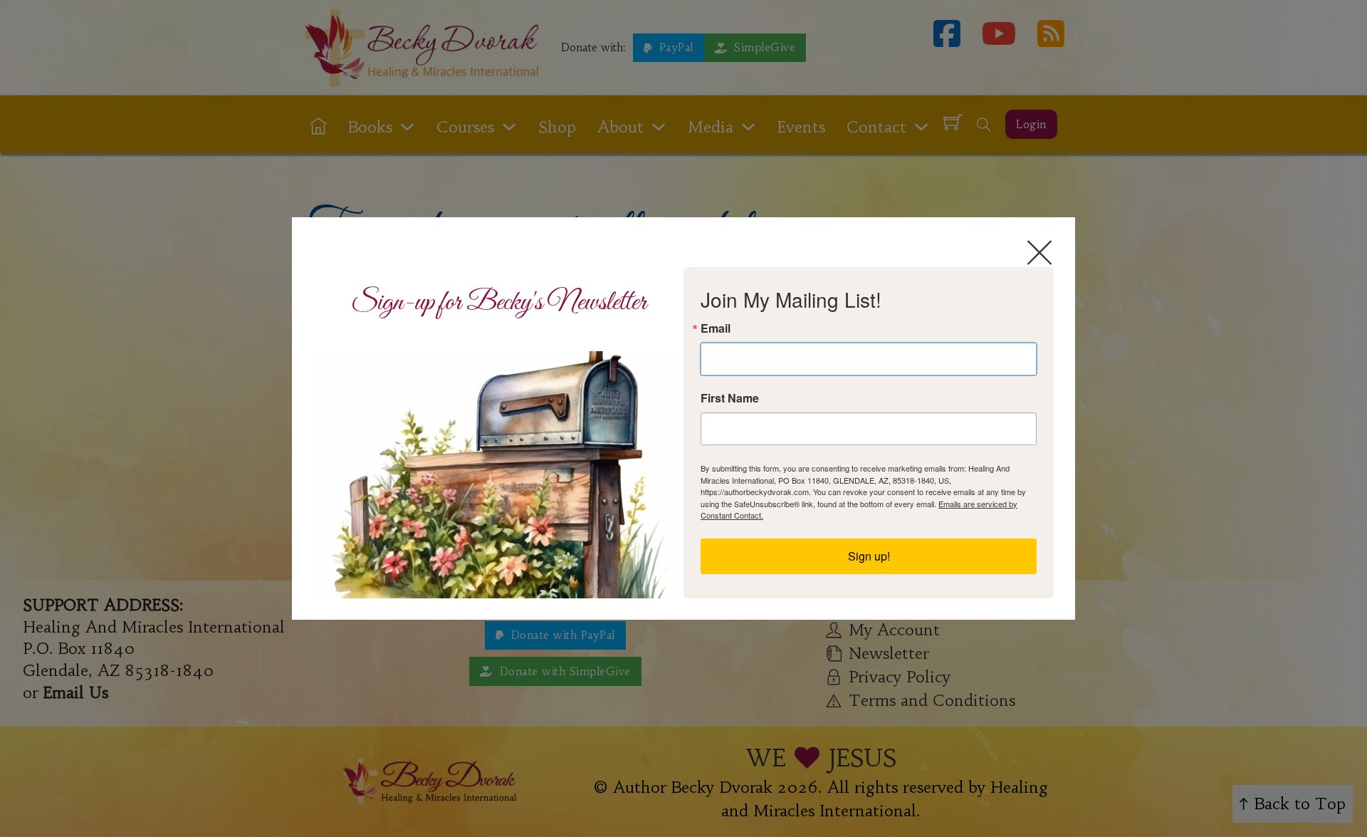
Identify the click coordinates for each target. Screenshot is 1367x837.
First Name (730, 398)
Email (715, 328)
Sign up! (869, 556)
